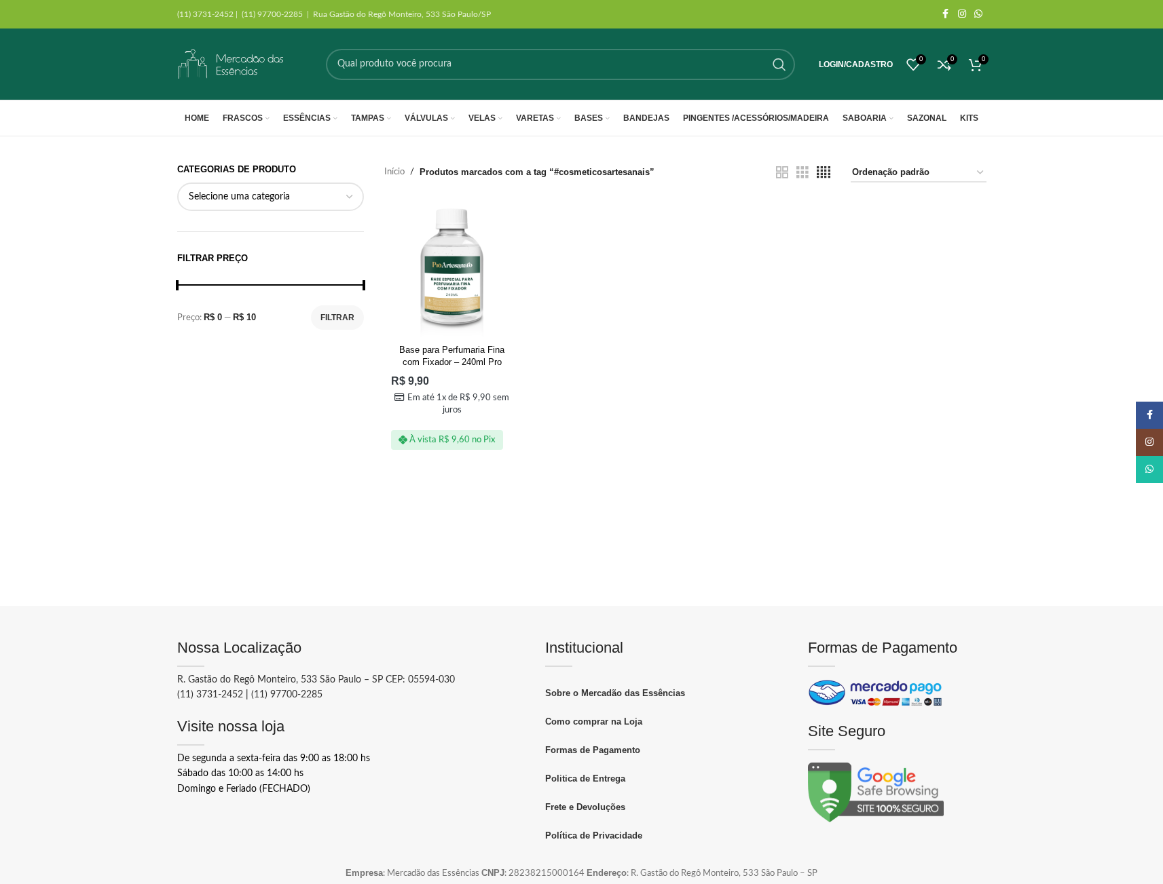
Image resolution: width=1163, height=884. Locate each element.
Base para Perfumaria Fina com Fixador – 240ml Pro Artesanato (451, 362)
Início (394, 172)
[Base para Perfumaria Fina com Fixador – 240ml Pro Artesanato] (451, 270)
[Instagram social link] (962, 14)
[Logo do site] (231, 64)
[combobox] (271, 196)
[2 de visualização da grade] (782, 172)
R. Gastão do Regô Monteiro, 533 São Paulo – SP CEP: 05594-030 (316, 680)
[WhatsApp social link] (978, 14)
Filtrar (337, 317)
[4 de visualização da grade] (823, 172)
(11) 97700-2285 (286, 694)
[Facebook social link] (946, 14)
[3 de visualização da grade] (802, 172)
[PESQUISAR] (779, 64)
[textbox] (271, 197)
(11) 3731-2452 (210, 694)
